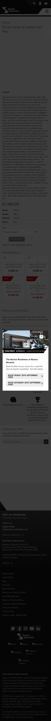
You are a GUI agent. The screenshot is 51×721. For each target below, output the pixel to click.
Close (46, 333)
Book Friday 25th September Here (22, 376)
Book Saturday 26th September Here (24, 383)
